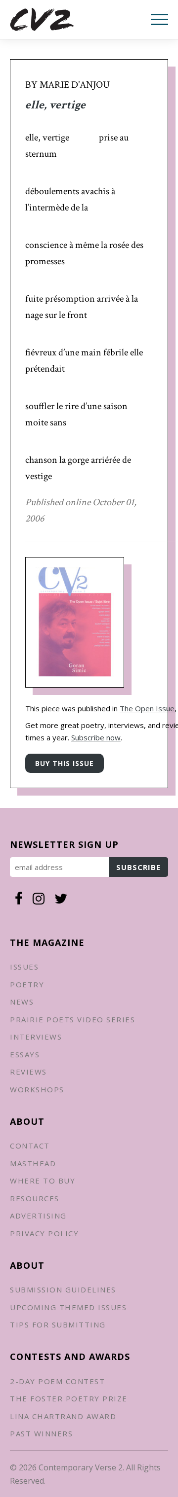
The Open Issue (147, 708)
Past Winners (41, 1433)
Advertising (38, 1215)
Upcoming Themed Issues (68, 1307)
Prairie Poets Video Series (72, 1019)
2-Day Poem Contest (57, 1381)
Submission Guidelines (63, 1289)
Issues (24, 967)
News (22, 1002)
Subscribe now (96, 737)
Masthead (33, 1163)
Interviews (36, 1037)
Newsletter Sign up (64, 844)
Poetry (27, 984)
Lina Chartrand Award (63, 1416)
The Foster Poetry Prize (69, 1398)
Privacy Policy (44, 1233)
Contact (30, 1145)
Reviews (28, 1072)
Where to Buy (42, 1180)
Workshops (37, 1089)
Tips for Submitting (58, 1324)
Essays (25, 1054)
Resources (34, 1198)
